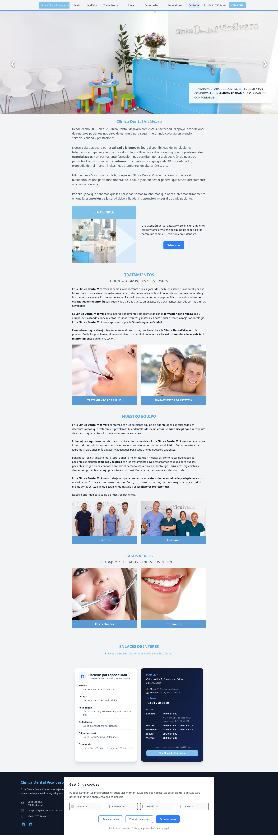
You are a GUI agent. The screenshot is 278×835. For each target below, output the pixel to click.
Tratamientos (110, 5)
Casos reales (151, 5)
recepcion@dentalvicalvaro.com (45, 810)
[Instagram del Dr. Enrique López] (31, 824)
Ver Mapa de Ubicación (172, 753)
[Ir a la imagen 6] (146, 109)
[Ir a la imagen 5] (143, 109)
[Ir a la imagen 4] (140, 109)
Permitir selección (139, 819)
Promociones (175, 5)
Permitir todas (168, 819)
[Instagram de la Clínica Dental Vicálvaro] (23, 824)
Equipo (131, 5)
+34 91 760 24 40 (217, 5)
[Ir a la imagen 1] (132, 109)
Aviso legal (163, 828)
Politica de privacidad (143, 828)
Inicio (77, 5)
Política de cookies (119, 828)
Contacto (194, 5)
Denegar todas (110, 819)
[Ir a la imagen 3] (138, 109)
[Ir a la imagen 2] (134, 109)
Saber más (173, 245)
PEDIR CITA (237, 5)
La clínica (92, 5)
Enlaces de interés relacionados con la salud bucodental (139, 653)
